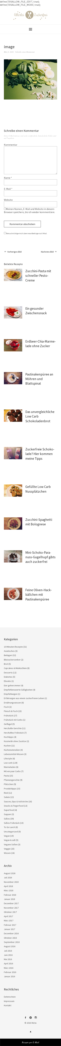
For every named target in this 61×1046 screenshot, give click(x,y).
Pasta (6, 775)
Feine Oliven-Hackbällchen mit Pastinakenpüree (38, 594)
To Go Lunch (9, 827)
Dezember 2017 (11, 903)
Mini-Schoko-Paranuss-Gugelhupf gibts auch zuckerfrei (40, 557)
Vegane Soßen (11, 844)
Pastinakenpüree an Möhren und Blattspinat (39, 379)
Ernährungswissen (12, 702)
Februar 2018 (10, 894)
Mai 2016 (8, 959)
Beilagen (8, 655)
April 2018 (8, 886)
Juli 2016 (8, 950)
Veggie (7, 848)
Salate (7, 797)
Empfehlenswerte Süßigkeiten (18, 689)
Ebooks (7, 681)
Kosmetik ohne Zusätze (15, 741)
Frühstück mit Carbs (13, 719)
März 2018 (8, 890)
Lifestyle (8, 758)
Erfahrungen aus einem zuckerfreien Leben (24, 698)
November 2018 (11, 882)
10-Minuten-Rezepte (13, 646)
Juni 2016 (8, 955)
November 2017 (11, 907)
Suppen (7, 814)
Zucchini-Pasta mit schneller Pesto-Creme (38, 275)
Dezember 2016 (11, 933)
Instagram (35, 1018)
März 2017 (8, 920)
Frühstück (8, 715)
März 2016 (8, 967)
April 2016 (8, 963)
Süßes (7, 818)
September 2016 (12, 942)
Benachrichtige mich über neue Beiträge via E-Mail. (26, 233)
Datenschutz (10, 996)
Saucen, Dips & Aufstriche (16, 801)
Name (8, 177)
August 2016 (9, 946)
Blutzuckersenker (12, 659)
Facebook (25, 1018)
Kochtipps (8, 737)
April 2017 (8, 916)
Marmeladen (9, 767)
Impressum (9, 1001)
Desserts (8, 672)
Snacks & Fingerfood (13, 805)
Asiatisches (9, 651)
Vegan (7, 835)
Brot (6, 663)
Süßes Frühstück (12, 822)
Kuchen (7, 745)
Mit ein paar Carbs (12, 771)
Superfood (9, 810)
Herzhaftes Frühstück (14, 732)
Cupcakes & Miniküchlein (15, 668)
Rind (6, 792)
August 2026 (9, 873)
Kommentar (10, 144)
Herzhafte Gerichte (13, 728)
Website (8, 199)
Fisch (6, 706)
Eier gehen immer (12, 685)
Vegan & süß (9, 840)
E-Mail (8, 188)
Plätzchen (8, 784)
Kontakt (7, 1005)
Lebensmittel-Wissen (14, 754)
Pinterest (30, 1018)
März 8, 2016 (9, 52)
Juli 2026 (8, 877)
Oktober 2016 (10, 937)
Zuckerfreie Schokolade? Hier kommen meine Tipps (39, 454)
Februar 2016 (10, 972)
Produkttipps (10, 788)
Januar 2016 (9, 976)
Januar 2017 (9, 929)
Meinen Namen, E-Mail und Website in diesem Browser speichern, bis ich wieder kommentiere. (29, 210)
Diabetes (8, 676)
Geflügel (8, 724)
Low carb (8, 762)
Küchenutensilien (12, 749)
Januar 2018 (9, 899)
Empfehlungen (10, 694)
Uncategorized (11, 831)
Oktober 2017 (10, 912)
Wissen (7, 853)
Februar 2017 (10, 925)
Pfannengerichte (12, 780)
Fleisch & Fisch (11, 711)
